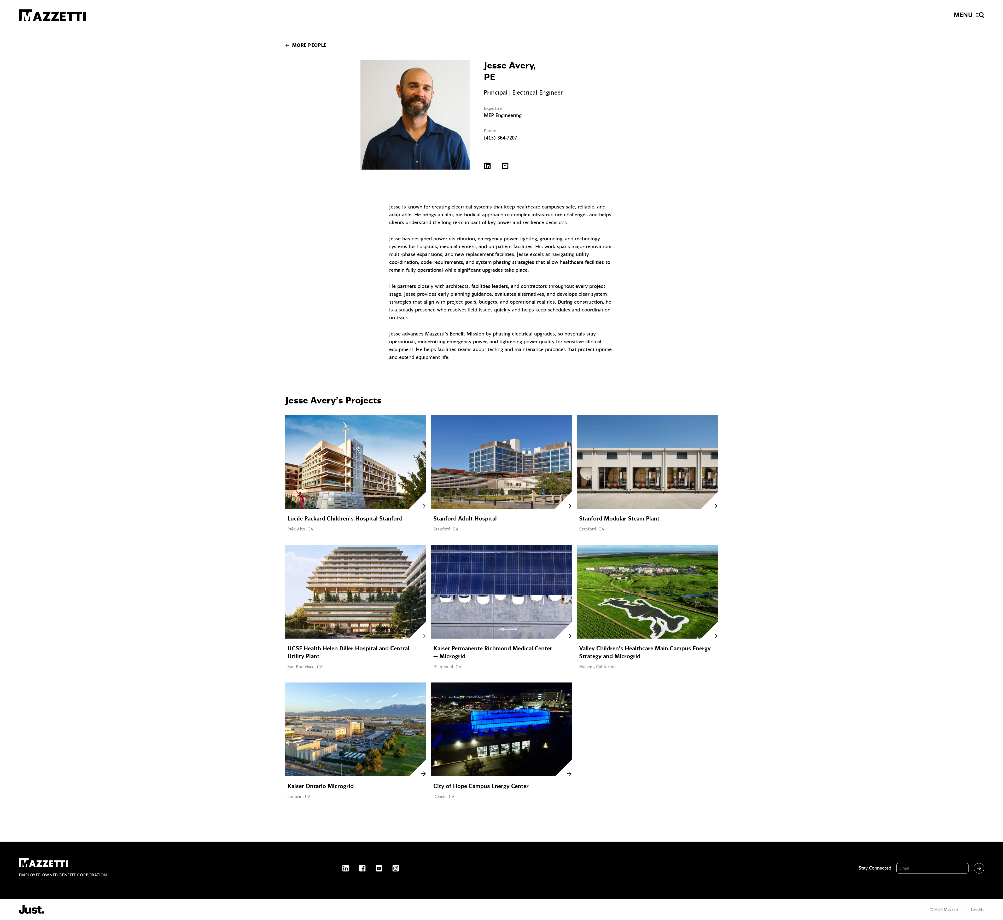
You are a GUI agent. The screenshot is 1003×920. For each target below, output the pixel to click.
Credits (977, 909)
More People (309, 45)
